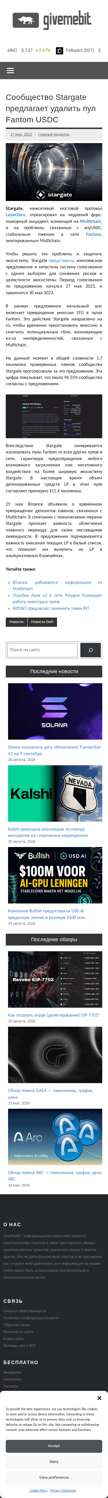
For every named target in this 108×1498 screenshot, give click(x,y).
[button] (99, 1398)
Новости (17, 622)
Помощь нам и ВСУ (19, 1346)
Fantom (93, 234)
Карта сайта (13, 1339)
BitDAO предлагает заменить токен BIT (51, 608)
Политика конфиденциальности (30, 1318)
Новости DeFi (42, 622)
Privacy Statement (63, 1491)
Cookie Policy (38, 1491)
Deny (54, 1462)
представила (61, 261)
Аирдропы (12, 1372)
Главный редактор (53, 134)
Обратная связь (16, 1325)
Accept (54, 1446)
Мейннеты (12, 1379)
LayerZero (15, 215)
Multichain (90, 221)
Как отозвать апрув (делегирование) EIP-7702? (54, 1015)
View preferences (54, 1478)
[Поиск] (90, 650)
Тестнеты (10, 1386)
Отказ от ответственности (24, 1311)
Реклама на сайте (18, 1332)
